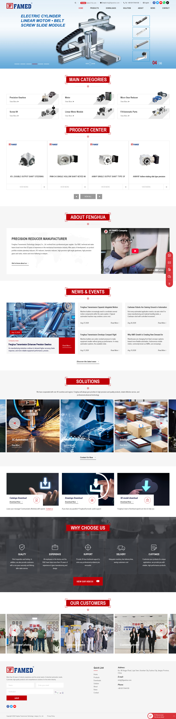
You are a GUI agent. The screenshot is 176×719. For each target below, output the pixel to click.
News (153, 8)
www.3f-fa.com (91, 3)
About (140, 8)
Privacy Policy (51, 716)
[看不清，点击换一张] (59, 692)
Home (81, 8)
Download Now (15, 502)
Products (94, 8)
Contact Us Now (86, 457)
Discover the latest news (86, 361)
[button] (76, 196)
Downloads (111, 8)
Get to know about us (19, 263)
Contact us (49, 509)
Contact (165, 8)
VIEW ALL (88, 196)
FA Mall (83, 3)
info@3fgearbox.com (112, 3)
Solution (127, 8)
